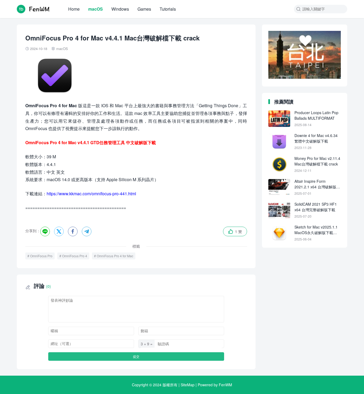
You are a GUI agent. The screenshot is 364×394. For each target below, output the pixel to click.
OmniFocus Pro (41, 256)
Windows (120, 9)
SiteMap (188, 384)
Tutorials (168, 9)
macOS (95, 9)
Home (74, 9)
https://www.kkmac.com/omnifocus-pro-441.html (91, 193)
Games (144, 9)
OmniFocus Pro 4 (74, 256)
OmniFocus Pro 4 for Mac (115, 256)
